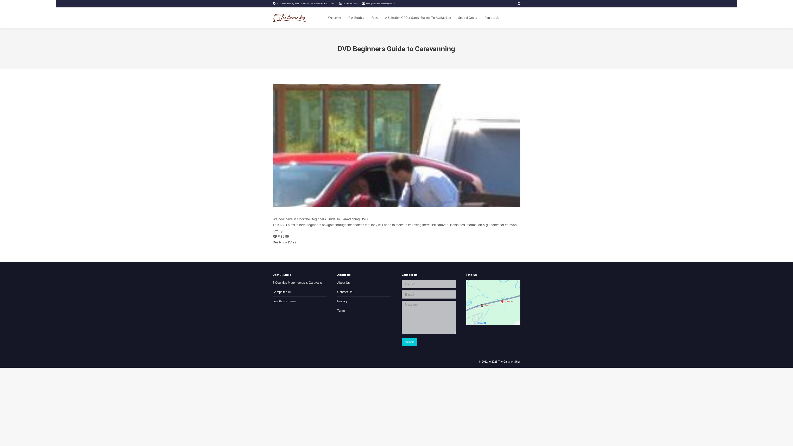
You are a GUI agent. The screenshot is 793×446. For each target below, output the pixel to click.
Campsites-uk (282, 292)
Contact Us (345, 292)
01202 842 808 (350, 3)
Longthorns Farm (284, 301)
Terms (341, 310)
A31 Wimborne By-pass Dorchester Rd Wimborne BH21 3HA (305, 3)
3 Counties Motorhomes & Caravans (297, 282)
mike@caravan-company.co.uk (380, 3)
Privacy (342, 301)
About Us (343, 282)
